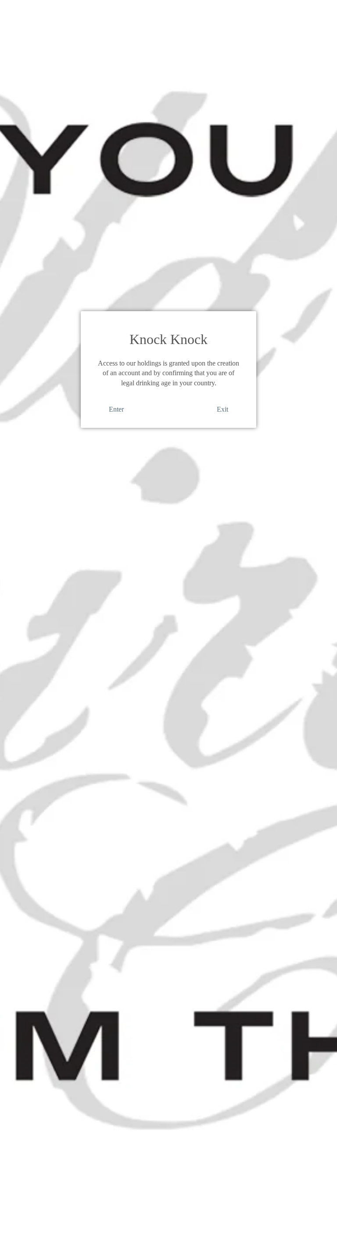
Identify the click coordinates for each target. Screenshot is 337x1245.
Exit (222, 409)
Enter (116, 409)
